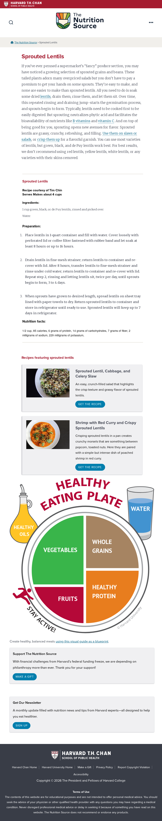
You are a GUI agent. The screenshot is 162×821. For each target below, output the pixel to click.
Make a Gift (84, 767)
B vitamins (81, 121)
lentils (45, 96)
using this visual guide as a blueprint (82, 641)
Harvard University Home (57, 767)
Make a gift (25, 676)
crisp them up (48, 139)
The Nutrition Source (25, 42)
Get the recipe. (90, 404)
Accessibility (81, 774)
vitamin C (106, 121)
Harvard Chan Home (24, 767)
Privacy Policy (104, 767)
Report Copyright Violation (134, 767)
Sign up (21, 725)
